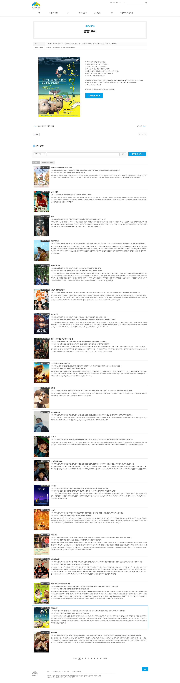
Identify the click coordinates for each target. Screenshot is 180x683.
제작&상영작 (82, 13)
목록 (37, 134)
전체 (35, 162)
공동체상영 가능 (47, 162)
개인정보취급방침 (76, 671)
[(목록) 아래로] (142, 134)
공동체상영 (97, 13)
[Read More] (90, 177)
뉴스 (68, 13)
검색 (123, 154)
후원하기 (66, 671)
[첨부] (145, 134)
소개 (39, 13)
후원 (112, 13)
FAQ (48, 671)
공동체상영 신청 (57, 671)
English (112, 2)
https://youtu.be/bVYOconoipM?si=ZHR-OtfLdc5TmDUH (125, 80)
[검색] (146, 3)
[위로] (139, 134)
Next (104, 658)
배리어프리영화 (53, 13)
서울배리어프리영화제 (126, 13)
